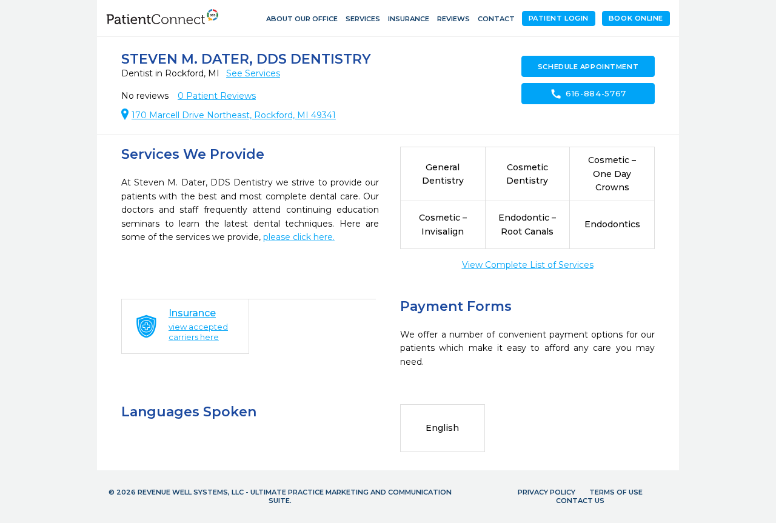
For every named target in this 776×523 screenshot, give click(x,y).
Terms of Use (616, 492)
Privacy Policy (546, 492)
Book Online (636, 18)
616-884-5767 (588, 94)
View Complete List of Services (528, 264)
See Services (253, 73)
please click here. (299, 237)
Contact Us (580, 500)
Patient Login (559, 18)
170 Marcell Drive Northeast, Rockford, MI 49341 (234, 115)
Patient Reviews (217, 95)
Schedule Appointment (588, 66)
